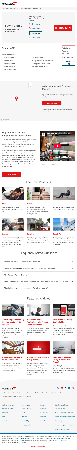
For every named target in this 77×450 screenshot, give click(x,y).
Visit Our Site (52, 103)
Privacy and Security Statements (64, 412)
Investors (24, 416)
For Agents (43, 416)
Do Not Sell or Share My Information (65, 416)
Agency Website (36, 37)
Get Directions (34, 24)
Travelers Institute (27, 425)
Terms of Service (60, 408)
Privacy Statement (61, 438)
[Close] (74, 436)
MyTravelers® (44, 412)
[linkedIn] (70, 388)
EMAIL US (36, 33)
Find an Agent (43, 421)
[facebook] (59, 388)
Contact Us (43, 408)
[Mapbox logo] (5, 119)
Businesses (5, 412)
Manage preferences (38, 446)
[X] (66, 388)
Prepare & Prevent (7, 421)
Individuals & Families (8, 408)
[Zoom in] (30, 83)
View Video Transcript (50, 165)
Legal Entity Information (62, 429)
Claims (3, 416)
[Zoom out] (30, 86)
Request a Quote (63, 28)
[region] (16, 101)
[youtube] (63, 388)
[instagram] (73, 388)
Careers (24, 412)
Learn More (11, 174)
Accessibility (58, 421)
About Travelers (26, 408)
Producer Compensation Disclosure (65, 425)
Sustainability (25, 421)
